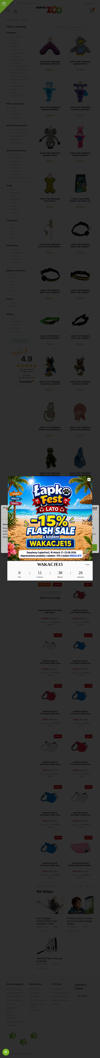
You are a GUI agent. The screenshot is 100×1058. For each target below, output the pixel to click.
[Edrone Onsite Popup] (50, 529)
